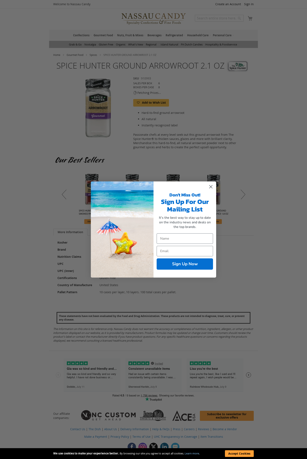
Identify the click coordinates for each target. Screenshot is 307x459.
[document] (153, 453)
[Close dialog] (210, 186)
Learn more (192, 453)
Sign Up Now (185, 264)
